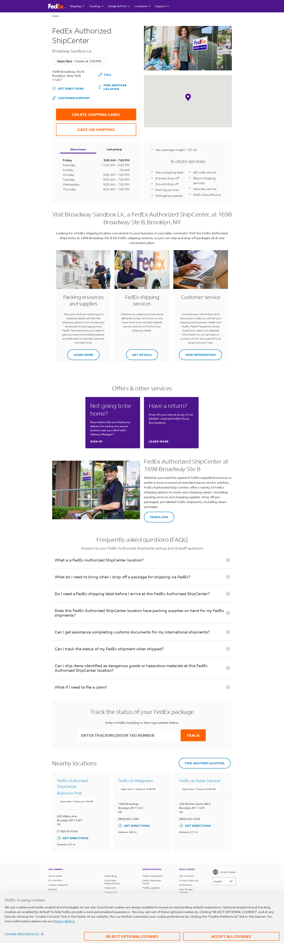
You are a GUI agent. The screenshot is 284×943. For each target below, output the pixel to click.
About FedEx (55, 876)
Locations (140, 6)
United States (228, 872)
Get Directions (68, 88)
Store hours (78, 149)
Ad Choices (185, 884)
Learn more (80, 353)
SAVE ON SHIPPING (85, 127)
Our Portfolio (55, 880)
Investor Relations (58, 884)
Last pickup (114, 149)
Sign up (96, 441)
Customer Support (71, 98)
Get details (139, 353)
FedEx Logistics (151, 887)
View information (197, 353)
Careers (52, 889)
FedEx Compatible (153, 876)
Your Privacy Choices (186, 891)
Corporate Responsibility (112, 882)
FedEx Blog (111, 876)
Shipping (75, 6)
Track (193, 735)
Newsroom (110, 887)
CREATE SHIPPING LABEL (88, 113)
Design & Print (117, 6)
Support (160, 6)
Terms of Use (186, 876)
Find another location (115, 87)
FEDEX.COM (156, 515)
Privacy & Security (189, 880)
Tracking (94, 6)
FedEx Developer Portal (152, 882)
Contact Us (111, 892)
